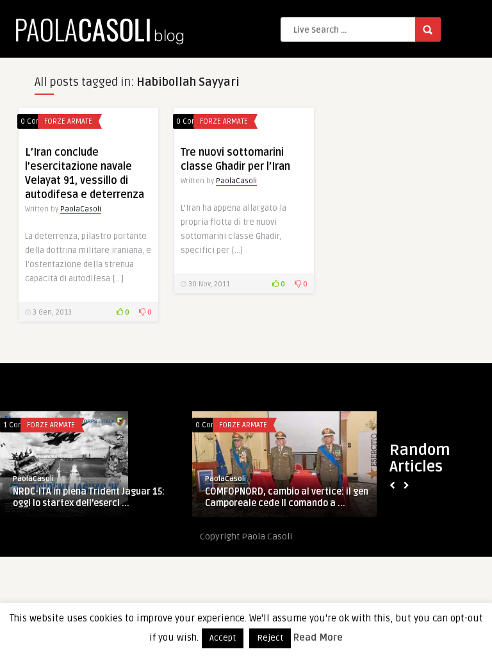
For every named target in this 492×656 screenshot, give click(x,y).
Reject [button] (270, 638)
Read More (318, 637)
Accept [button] (222, 638)
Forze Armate (68, 121)
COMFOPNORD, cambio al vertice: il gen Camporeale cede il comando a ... (286, 497)
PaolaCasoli (80, 209)
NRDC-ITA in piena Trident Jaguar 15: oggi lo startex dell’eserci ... (89, 497)
